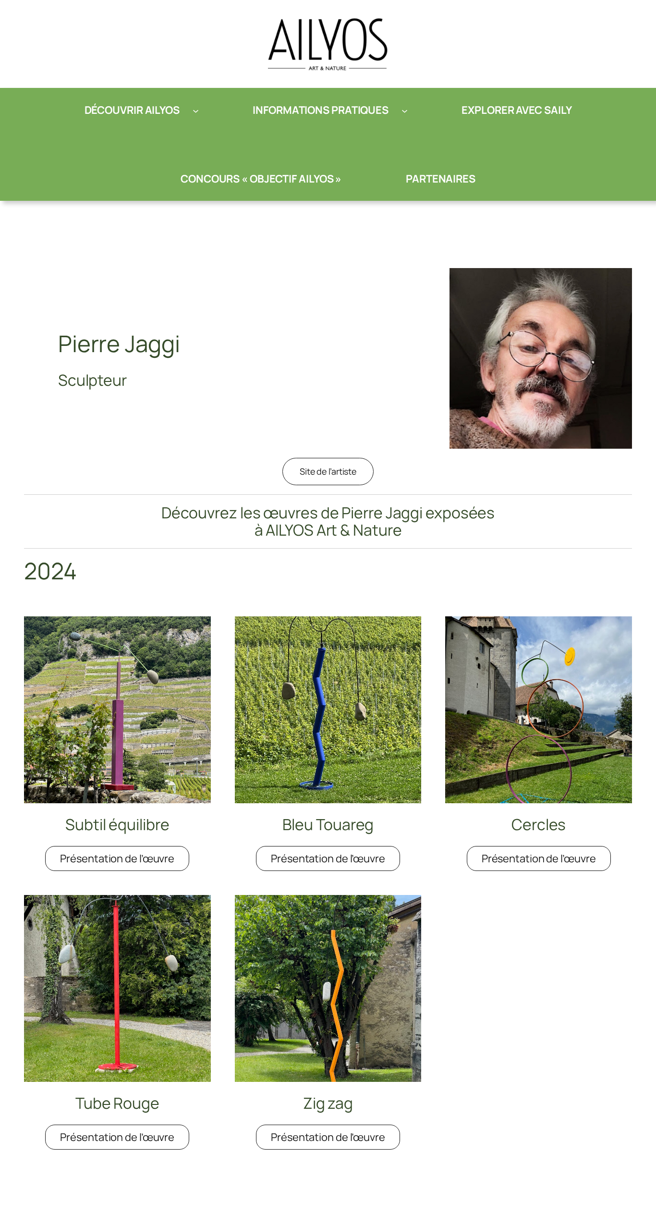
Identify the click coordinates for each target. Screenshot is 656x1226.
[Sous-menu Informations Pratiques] (404, 110)
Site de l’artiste (328, 471)
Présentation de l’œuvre (124, 861)
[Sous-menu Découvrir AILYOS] (196, 110)
